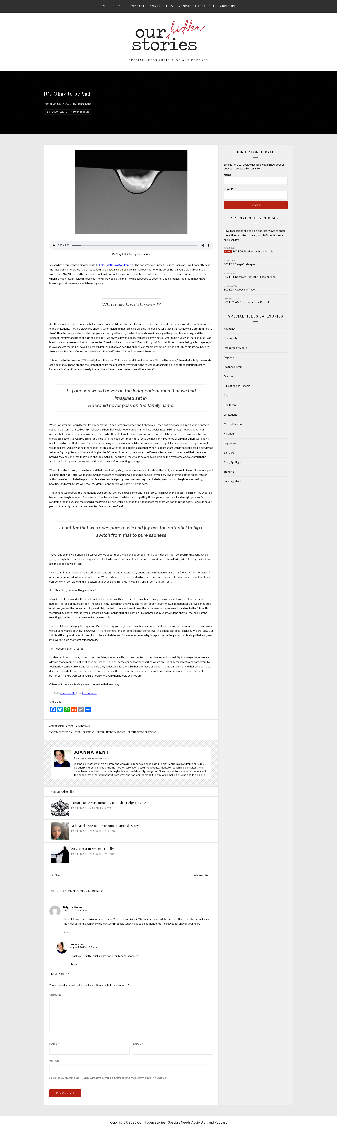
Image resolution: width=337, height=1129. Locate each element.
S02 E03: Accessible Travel (239, 289)
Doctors (229, 376)
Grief (70, 726)
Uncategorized (232, 481)
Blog (117, 6)
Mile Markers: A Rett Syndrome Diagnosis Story (105, 826)
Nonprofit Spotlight (196, 6)
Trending (229, 471)
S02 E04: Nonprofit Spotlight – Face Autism (249, 276)
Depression (57, 726)
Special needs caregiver (111, 732)
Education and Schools (237, 385)
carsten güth (67, 693)
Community (230, 338)
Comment (56, 994)
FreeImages (89, 693)
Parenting (89, 732)
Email (138, 1043)
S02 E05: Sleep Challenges (239, 264)
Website (55, 1061)
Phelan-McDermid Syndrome (114, 264)
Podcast (137, 6)
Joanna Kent (84, 103)
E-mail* (228, 189)
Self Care (229, 452)
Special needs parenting (142, 732)
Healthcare (230, 404)
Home (102, 6)
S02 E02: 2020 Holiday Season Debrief (246, 302)
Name (54, 1043)
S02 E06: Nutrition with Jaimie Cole (253, 251)
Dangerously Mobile (235, 347)
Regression (230, 443)
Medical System (233, 424)
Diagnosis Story (233, 366)
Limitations (83, 726)
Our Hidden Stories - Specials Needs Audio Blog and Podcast (182, 1122)
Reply (66, 932)
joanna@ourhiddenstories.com (91, 758)
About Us (227, 6)
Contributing (161, 6)
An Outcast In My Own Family (92, 849)
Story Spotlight (232, 462)
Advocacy (229, 328)
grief (77, 732)
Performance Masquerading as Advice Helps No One (108, 803)
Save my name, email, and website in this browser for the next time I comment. (110, 1078)
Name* (228, 174)
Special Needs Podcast (255, 218)
